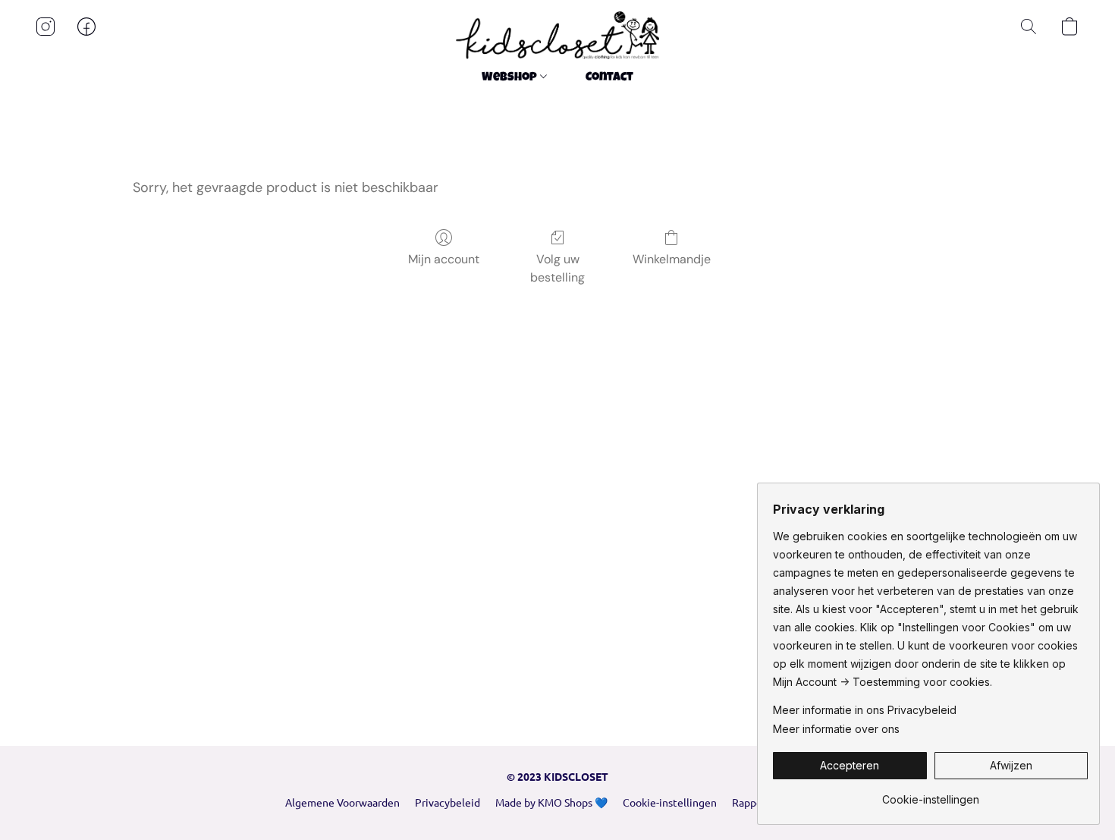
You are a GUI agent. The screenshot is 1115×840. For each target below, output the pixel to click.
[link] (930, 794)
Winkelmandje (672, 259)
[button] (557, 35)
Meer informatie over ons (836, 728)
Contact (609, 78)
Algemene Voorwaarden (342, 802)
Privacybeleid (447, 802)
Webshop (510, 78)
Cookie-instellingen (670, 802)
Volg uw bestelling (557, 268)
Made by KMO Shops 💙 (551, 802)
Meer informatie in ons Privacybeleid (864, 709)
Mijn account (443, 259)
